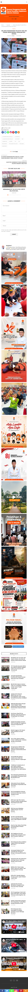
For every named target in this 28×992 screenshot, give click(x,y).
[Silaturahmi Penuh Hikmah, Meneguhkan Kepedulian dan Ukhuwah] (5, 785)
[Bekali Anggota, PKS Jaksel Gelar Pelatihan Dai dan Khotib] (5, 732)
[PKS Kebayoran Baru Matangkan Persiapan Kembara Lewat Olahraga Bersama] (5, 911)
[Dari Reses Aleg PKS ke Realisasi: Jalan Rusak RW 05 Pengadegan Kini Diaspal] (5, 715)
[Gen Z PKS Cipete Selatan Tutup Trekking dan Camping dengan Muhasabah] (5, 740)
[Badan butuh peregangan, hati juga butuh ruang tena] (14, 268)
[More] (18, 132)
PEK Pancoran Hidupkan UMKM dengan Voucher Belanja (17, 810)
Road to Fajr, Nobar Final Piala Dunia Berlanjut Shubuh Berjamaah (18, 826)
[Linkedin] (16, 132)
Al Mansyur (17, 136)
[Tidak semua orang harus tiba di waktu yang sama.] (14, 563)
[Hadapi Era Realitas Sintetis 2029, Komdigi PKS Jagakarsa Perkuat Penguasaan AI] (5, 724)
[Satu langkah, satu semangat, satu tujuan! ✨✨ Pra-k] (14, 300)
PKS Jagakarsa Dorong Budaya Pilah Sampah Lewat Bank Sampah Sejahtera (18, 835)
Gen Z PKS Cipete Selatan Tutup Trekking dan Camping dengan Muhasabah (18, 740)
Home (2, 25)
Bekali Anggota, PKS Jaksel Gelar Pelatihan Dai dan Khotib (18, 731)
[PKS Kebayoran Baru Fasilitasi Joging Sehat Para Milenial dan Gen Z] (5, 844)
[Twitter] (12, 19)
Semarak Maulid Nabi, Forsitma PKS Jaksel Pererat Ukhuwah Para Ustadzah (18, 677)
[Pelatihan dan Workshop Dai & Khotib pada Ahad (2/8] (14, 530)
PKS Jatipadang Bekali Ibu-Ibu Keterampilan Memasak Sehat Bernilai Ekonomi (18, 776)
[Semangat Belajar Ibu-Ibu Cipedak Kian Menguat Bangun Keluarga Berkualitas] (5, 852)
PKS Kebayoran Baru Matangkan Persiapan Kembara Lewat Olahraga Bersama (17, 911)
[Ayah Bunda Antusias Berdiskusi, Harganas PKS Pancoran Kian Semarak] (5, 886)
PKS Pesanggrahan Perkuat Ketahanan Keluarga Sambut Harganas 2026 (18, 793)
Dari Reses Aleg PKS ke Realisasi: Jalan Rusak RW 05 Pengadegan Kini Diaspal (18, 715)
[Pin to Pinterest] (15, 151)
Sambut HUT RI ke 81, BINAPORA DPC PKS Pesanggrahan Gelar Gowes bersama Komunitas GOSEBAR (19, 696)
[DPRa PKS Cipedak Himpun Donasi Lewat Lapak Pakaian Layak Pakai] (5, 877)
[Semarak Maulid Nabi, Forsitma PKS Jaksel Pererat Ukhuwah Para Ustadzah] (5, 678)
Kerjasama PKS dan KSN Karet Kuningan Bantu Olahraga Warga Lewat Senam (18, 860)
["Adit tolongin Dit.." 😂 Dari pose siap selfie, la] (14, 399)
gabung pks (4, 141)
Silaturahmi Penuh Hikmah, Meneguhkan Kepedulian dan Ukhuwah (18, 785)
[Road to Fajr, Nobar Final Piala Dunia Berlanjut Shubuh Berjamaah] (5, 827)
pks (19, 141)
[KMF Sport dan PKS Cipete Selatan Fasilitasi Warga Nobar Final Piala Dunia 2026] (5, 802)
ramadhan (4, 146)
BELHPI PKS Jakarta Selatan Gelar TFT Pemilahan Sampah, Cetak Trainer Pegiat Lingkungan (18, 686)
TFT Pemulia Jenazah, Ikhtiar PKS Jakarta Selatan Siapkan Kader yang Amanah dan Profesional (18, 668)
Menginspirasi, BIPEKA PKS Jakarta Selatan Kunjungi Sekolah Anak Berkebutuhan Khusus (18, 749)
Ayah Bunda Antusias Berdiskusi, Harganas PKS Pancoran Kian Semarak (17, 885)
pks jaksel (22, 143)
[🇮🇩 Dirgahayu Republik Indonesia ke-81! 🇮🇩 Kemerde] (14, 464)
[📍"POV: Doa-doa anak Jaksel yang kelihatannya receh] (14, 628)
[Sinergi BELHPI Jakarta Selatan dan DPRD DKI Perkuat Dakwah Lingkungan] (5, 759)
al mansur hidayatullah (7, 136)
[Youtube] (15, 19)
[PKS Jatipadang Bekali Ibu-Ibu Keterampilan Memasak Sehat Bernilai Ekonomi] (5, 777)
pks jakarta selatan (13, 143)
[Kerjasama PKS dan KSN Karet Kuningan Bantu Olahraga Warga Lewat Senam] (5, 861)
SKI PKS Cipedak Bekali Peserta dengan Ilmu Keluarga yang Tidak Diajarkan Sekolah (19, 818)
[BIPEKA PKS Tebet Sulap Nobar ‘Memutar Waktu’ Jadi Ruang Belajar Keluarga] (5, 869)
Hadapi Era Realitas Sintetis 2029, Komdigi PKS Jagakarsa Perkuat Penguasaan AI (18, 723)
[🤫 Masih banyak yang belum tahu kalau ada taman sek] (14, 497)
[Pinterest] (13, 132)
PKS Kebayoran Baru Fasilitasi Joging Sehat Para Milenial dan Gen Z (18, 843)
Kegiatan (8, 25)
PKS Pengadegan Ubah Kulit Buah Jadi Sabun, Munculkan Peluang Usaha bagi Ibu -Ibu (18, 893)
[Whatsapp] (8, 132)
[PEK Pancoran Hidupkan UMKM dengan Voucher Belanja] (5, 810)
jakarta (10, 141)
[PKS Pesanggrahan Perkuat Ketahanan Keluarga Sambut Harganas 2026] (5, 793)
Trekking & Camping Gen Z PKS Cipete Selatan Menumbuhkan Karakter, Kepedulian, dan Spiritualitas (18, 767)
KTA (15, 141)
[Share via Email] (16, 151)
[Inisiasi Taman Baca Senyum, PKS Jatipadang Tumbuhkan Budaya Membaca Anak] (5, 902)
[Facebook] (2, 132)
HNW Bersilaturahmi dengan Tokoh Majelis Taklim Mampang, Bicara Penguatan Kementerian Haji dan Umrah (18, 705)
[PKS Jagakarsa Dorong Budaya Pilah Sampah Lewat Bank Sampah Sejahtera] (5, 835)
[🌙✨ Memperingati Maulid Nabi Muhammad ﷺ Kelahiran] (14, 333)
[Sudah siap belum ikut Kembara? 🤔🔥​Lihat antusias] (14, 366)
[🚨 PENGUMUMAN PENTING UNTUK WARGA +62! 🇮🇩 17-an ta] (14, 432)
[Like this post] (11, 151)
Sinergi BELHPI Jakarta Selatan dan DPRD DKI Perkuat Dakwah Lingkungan (18, 758)
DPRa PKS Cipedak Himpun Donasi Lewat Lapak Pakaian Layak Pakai (18, 877)
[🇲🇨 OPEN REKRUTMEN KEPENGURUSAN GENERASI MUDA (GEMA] (14, 595)
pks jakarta (4, 143)
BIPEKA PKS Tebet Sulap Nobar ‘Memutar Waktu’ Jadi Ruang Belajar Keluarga (18, 868)
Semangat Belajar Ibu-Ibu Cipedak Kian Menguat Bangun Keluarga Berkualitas (18, 852)
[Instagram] (14, 980)
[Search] (26, 2)
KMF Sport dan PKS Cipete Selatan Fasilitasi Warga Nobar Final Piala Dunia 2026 (19, 801)
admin (13, 35)
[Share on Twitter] (14, 151)
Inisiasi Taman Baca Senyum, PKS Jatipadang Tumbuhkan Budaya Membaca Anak (18, 902)
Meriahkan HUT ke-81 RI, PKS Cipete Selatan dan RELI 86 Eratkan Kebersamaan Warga (18, 659)
